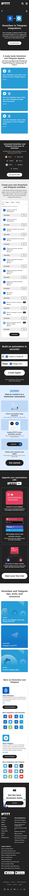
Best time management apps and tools (10, 853)
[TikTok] (21, 889)
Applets (3, 824)
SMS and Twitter (18, 833)
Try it (24, 215)
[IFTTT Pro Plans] (24, 302)
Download (5, 752)
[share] (27, 11)
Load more (14, 334)
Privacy (15, 884)
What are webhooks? (6, 859)
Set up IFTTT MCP (14, 174)
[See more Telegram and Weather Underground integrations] (19, 765)
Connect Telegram (10, 756)
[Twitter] (18, 889)
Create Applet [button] (14, 373)
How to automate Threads (7, 863)
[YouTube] (14, 889)
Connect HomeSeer (10, 707)
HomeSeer (7, 25)
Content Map (4, 831)
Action (9, 230)
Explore (4, 818)
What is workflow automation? (8, 855)
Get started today (14, 43)
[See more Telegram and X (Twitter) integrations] (8, 765)
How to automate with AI (7, 848)
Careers (13, 882)
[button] (27, 4)
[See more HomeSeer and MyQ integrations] (19, 727)
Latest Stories (6, 846)
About (20, 884)
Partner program (21, 882)
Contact (9, 884)
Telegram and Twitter (19, 840)
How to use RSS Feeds (6, 857)
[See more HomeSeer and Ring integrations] (19, 721)
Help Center (4, 828)
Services (3, 820)
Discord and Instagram (19, 820)
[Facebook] (5, 889)
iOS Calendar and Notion (20, 822)
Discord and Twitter (19, 842)
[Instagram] (11, 889)
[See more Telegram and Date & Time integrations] (19, 771)
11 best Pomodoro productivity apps (10, 861)
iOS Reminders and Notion (20, 835)
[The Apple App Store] (9, 872)
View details (7, 215)
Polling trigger (11, 211)
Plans (2, 835)
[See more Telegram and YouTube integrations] (19, 776)
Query (9, 304)
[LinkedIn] (8, 889)
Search (3, 833)
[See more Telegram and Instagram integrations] (8, 771)
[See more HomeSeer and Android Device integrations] (8, 727)
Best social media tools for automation (10, 868)
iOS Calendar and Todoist (20, 837)
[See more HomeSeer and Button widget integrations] (8, 716)
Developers (6, 882)
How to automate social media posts (10, 866)
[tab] (2, 202)
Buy (4, 702)
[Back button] (2, 11)
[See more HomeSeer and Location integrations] (19, 716)
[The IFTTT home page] (5, 3)
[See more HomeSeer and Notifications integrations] (8, 721)
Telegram (22, 25)
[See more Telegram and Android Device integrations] (8, 776)
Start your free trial (14, 576)
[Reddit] (24, 889)
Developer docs (5, 837)
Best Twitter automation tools (8, 850)
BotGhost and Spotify (19, 831)
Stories (3, 822)
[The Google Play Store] (20, 873)
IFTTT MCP (4, 826)
